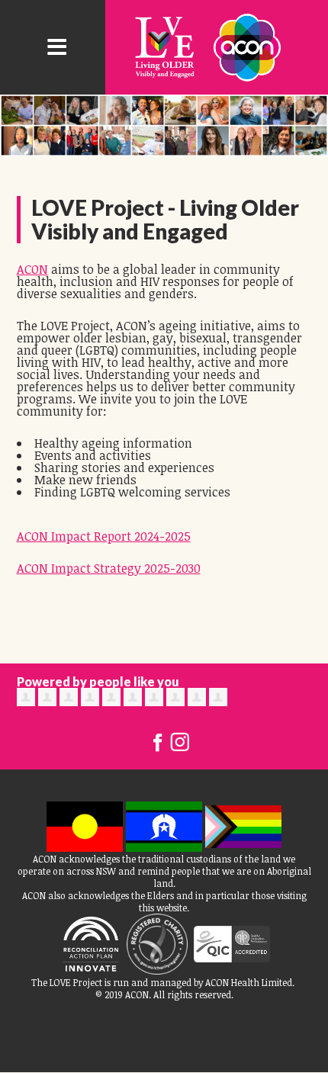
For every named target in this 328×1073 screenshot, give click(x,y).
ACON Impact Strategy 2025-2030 (109, 568)
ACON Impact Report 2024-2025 (104, 536)
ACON (32, 269)
